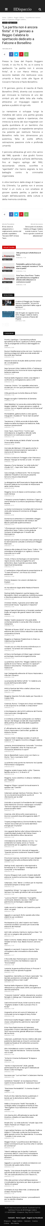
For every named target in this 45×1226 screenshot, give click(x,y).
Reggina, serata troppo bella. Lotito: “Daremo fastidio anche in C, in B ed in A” (22, 771)
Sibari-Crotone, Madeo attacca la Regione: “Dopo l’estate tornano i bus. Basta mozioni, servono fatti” (23, 942)
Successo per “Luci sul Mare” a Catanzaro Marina (23, 1075)
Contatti (11, 1218)
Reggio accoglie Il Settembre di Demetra (20, 399)
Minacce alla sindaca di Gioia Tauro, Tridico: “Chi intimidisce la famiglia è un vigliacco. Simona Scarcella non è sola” (23, 551)
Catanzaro (27, 1221)
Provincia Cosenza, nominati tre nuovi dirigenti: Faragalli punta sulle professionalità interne (23, 859)
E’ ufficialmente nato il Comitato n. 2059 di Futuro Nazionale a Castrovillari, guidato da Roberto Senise (21, 730)
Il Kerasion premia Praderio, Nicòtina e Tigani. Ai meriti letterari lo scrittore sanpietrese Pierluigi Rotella (23, 502)
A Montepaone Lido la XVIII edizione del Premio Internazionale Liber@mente (23, 712)
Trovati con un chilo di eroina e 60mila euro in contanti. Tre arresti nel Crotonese (22, 648)
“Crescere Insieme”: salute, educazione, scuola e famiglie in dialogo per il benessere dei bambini (23, 996)
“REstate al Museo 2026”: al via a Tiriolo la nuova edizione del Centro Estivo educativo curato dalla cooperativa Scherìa (23, 631)
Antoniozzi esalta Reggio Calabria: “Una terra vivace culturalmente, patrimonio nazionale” (22, 1021)
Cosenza (35, 1221)
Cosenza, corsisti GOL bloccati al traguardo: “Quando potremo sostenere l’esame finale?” (22, 851)
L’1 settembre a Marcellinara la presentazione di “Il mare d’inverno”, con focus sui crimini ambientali (23, 572)
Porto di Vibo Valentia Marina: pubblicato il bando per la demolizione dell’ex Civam (21, 1097)
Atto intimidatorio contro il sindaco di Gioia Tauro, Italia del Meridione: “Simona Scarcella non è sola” (22, 1050)
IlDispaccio (7, 1221)
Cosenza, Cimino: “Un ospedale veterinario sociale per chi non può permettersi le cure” (21, 386)
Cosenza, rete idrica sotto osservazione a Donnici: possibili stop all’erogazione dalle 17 (22, 815)
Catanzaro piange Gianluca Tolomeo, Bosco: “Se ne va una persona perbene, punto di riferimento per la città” (23, 795)
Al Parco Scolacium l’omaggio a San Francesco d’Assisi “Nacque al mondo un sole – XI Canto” (22, 459)
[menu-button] (6, 9)
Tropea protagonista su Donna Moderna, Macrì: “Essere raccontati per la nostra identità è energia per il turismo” (23, 824)
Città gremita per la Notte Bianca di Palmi (20, 393)
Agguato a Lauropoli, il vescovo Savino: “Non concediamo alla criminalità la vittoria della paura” (21, 951)
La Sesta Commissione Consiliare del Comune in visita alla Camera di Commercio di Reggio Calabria (23, 511)
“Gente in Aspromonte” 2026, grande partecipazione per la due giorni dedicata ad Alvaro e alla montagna (21, 1068)
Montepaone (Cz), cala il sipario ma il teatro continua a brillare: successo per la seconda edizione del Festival (21, 925)
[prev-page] (3, 288)
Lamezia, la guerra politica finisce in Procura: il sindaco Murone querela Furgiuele (22, 969)
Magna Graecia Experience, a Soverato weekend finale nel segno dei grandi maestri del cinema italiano (23, 612)
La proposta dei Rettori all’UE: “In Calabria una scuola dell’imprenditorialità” (22, 682)
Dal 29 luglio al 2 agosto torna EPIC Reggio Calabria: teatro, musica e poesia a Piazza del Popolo (27, 316)
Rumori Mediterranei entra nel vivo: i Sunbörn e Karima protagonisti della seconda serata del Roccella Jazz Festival (23, 353)
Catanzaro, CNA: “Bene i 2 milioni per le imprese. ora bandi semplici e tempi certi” (23, 884)
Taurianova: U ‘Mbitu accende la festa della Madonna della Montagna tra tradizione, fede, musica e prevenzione (22, 423)
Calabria (10, 17)
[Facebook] (11, 54)
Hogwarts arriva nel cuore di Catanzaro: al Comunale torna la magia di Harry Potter (20, 1013)
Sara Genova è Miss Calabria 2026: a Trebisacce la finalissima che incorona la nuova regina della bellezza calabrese (23, 370)
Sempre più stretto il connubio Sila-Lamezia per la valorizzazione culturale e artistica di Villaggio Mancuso (23, 542)
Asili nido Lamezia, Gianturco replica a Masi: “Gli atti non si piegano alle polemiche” (23, 933)
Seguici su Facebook (35, 1218)
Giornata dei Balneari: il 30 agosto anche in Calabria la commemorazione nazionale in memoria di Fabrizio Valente (21, 450)
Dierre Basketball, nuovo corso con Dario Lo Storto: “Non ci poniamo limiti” (21, 756)
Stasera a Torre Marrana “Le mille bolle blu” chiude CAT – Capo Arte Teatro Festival (21, 466)
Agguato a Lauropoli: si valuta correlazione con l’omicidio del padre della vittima (22, 1164)
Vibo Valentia (15, 1223)
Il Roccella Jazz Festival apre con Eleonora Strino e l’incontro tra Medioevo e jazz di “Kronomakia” (21, 961)
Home (4, 17)
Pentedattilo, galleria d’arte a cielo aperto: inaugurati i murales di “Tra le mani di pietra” (29, 266)
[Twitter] (16, 54)
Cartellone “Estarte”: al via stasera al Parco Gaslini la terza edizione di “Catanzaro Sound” (22, 1082)
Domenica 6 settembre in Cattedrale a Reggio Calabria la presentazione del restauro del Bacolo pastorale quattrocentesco (22, 521)
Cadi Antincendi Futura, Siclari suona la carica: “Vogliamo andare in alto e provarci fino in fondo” (22, 1005)
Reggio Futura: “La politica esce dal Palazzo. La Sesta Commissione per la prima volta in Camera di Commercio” (23, 1144)
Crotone (6, 1223)
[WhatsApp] (26, 54)
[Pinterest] (21, 54)
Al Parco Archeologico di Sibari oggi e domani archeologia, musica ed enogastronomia (22, 655)
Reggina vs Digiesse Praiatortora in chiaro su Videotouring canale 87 (22, 640)
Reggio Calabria (19, 17)
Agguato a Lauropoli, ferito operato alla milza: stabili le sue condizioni (22, 916)
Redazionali (8, 295)
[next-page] (7, 288)
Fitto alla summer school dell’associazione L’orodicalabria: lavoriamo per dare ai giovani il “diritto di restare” (22, 1182)
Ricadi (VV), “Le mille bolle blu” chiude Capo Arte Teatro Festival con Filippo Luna (23, 1124)
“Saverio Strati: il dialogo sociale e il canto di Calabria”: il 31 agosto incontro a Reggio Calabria (23, 739)
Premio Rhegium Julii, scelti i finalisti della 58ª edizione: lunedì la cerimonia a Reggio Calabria (22, 876)
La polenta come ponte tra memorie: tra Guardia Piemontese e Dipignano (23, 764)
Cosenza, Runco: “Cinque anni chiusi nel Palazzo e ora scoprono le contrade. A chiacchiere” (23, 705)
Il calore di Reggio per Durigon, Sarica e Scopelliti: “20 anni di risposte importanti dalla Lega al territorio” (28, 304)
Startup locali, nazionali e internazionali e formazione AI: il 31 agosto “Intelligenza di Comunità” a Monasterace (20, 868)
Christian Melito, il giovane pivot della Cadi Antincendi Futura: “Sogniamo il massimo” (21, 604)
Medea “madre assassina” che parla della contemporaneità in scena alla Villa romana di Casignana (22, 622)
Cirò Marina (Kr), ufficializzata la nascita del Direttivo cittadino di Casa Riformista (21, 1116)
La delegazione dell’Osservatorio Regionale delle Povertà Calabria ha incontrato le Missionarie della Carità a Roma (23, 484)
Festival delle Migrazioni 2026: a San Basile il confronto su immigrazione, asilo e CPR (21, 379)
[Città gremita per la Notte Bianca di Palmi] (8, 256)
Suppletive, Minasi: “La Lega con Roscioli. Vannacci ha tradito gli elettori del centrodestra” (23, 891)
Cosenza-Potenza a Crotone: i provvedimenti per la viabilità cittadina (22, 1198)
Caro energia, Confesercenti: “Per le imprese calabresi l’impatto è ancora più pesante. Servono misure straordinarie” (22, 475)
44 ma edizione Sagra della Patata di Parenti (21, 588)
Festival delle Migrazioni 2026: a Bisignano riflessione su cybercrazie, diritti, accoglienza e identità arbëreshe (22, 987)
